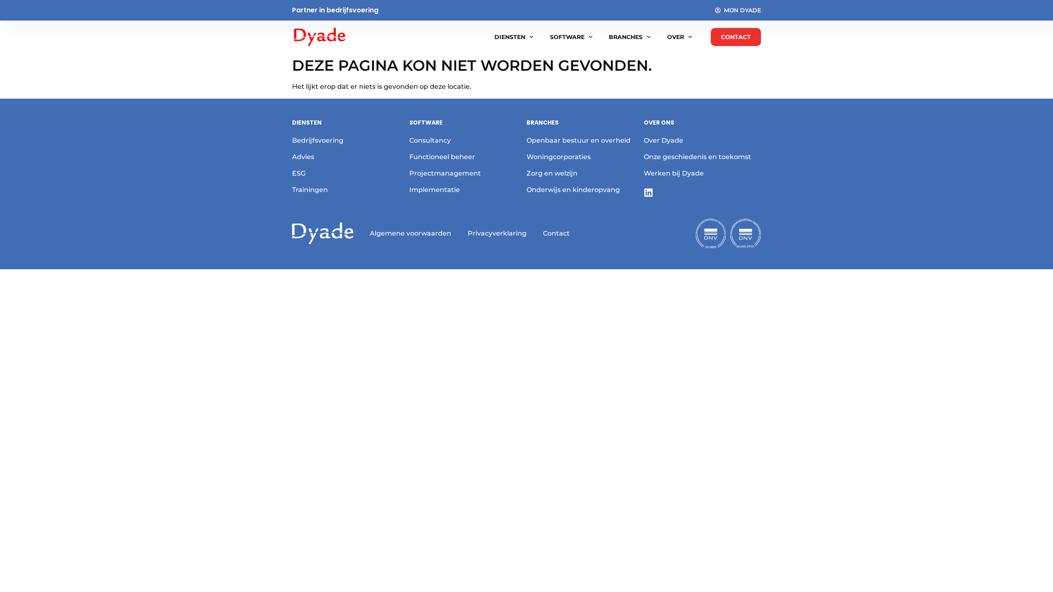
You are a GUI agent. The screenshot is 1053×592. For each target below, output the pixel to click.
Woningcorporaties (558, 157)
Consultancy (430, 140)
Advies (303, 157)
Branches (625, 37)
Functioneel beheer (442, 157)
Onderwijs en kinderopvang (573, 190)
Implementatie (434, 190)
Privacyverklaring (497, 233)
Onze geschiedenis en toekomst (697, 157)
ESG (299, 173)
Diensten (509, 37)
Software (567, 37)
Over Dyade (663, 140)
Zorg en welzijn (552, 173)
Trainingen (310, 190)
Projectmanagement (445, 173)
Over (675, 37)
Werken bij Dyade (674, 173)
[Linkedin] (648, 192)
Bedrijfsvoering (317, 140)
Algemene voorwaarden (410, 233)
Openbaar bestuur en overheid (578, 140)
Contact (556, 233)
